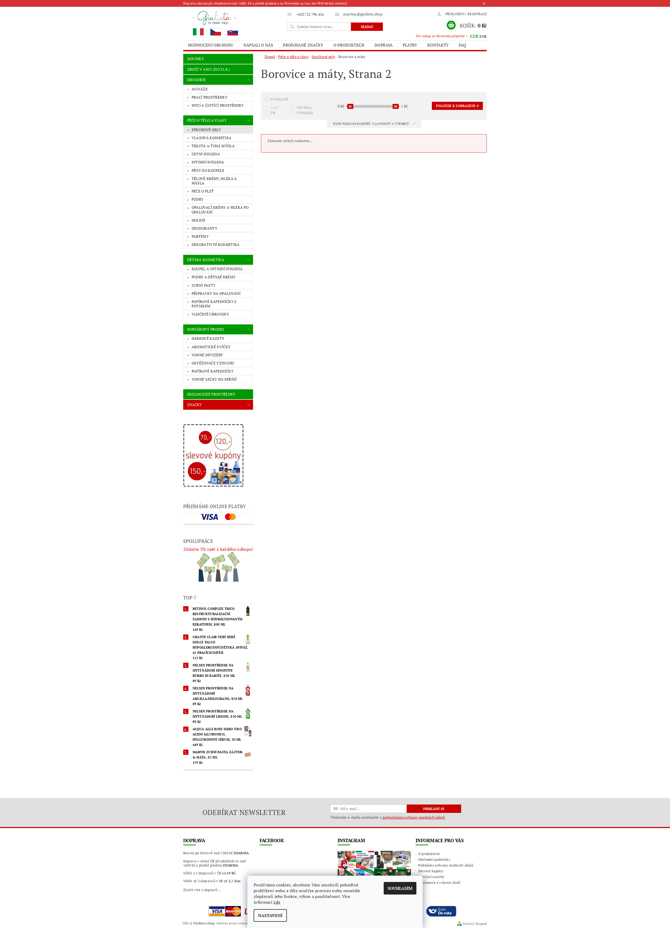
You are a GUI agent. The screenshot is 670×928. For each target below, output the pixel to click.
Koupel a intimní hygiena (217, 268)
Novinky (195, 58)
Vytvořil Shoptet (475, 923)
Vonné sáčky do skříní (214, 379)
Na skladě (279, 99)
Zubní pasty (204, 285)
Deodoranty (204, 228)
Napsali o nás (258, 45)
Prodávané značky (303, 45)
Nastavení (270, 915)
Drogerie (196, 79)
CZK (474, 36)
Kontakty (438, 45)
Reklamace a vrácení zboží (439, 882)
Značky (194, 404)
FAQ (462, 45)
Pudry (198, 199)
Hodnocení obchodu (210, 45)
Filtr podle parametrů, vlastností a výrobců (371, 124)
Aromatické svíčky (211, 346)
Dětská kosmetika (205, 259)
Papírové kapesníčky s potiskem (214, 304)
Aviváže (200, 89)
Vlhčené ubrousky (210, 314)
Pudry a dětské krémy (214, 276)
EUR (483, 36)
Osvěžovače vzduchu (213, 363)
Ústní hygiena (206, 153)
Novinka (304, 108)
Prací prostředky (209, 97)
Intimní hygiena (208, 162)
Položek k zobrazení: (457, 106)
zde (276, 902)
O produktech (349, 45)
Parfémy (200, 236)
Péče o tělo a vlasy (207, 120)
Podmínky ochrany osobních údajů (445, 865)
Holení (198, 220)
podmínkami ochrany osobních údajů (413, 817)
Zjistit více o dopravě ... (202, 889)
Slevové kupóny (430, 871)
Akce (274, 108)
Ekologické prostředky (211, 394)
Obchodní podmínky (434, 859)
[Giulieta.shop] (234, 22)
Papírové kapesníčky (212, 371)
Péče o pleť (203, 191)
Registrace (477, 14)
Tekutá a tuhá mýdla (213, 145)
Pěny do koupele (208, 170)
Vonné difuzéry (207, 354)
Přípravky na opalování (216, 293)
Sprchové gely (206, 129)
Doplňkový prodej (205, 329)
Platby (410, 45)
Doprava (384, 45)
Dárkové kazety (208, 338)
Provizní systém (431, 876)
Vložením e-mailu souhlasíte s (387, 817)
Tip (272, 113)
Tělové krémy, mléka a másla (214, 181)
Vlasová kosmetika (211, 137)
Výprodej (305, 113)
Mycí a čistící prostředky (218, 105)
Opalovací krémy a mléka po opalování (220, 210)
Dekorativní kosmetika (216, 244)
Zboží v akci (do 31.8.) (208, 69)
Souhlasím (400, 888)
